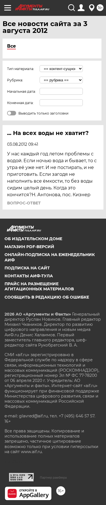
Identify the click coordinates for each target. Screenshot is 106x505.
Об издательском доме (33, 238)
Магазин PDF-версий (29, 246)
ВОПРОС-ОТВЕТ (24, 203)
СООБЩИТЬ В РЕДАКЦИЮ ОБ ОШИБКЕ (47, 297)
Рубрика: (15, 80)
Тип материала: (20, 69)
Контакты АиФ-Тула (29, 275)
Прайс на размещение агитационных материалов (39, 286)
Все (11, 46)
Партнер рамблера (53, 477)
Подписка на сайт (27, 268)
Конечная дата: (20, 103)
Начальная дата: (21, 91)
